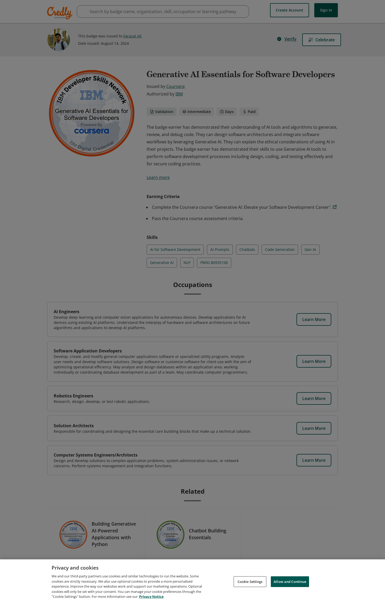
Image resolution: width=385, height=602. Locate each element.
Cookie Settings (250, 581)
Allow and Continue (290, 581)
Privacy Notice (151, 596)
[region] (192, 580)
